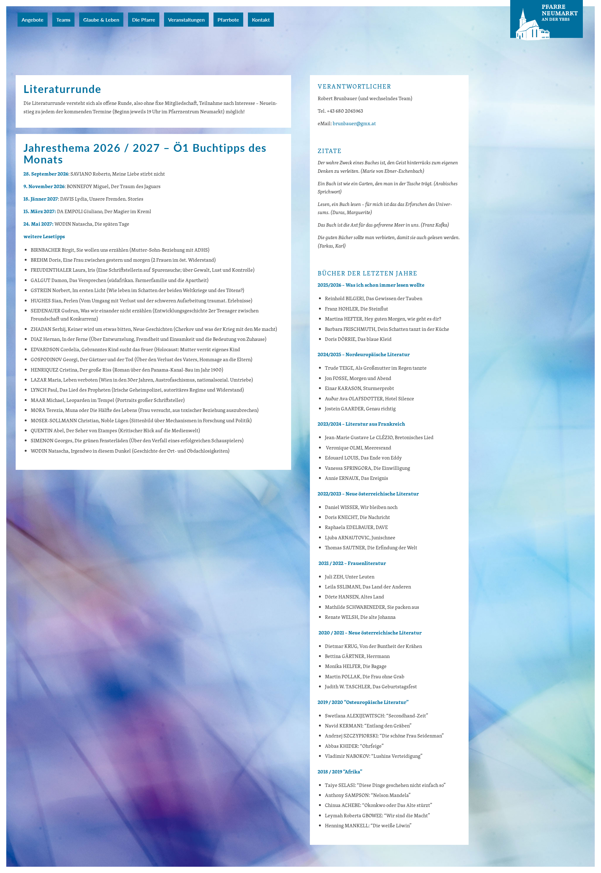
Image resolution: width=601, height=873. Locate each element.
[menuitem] (33, 20)
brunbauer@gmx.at (354, 123)
